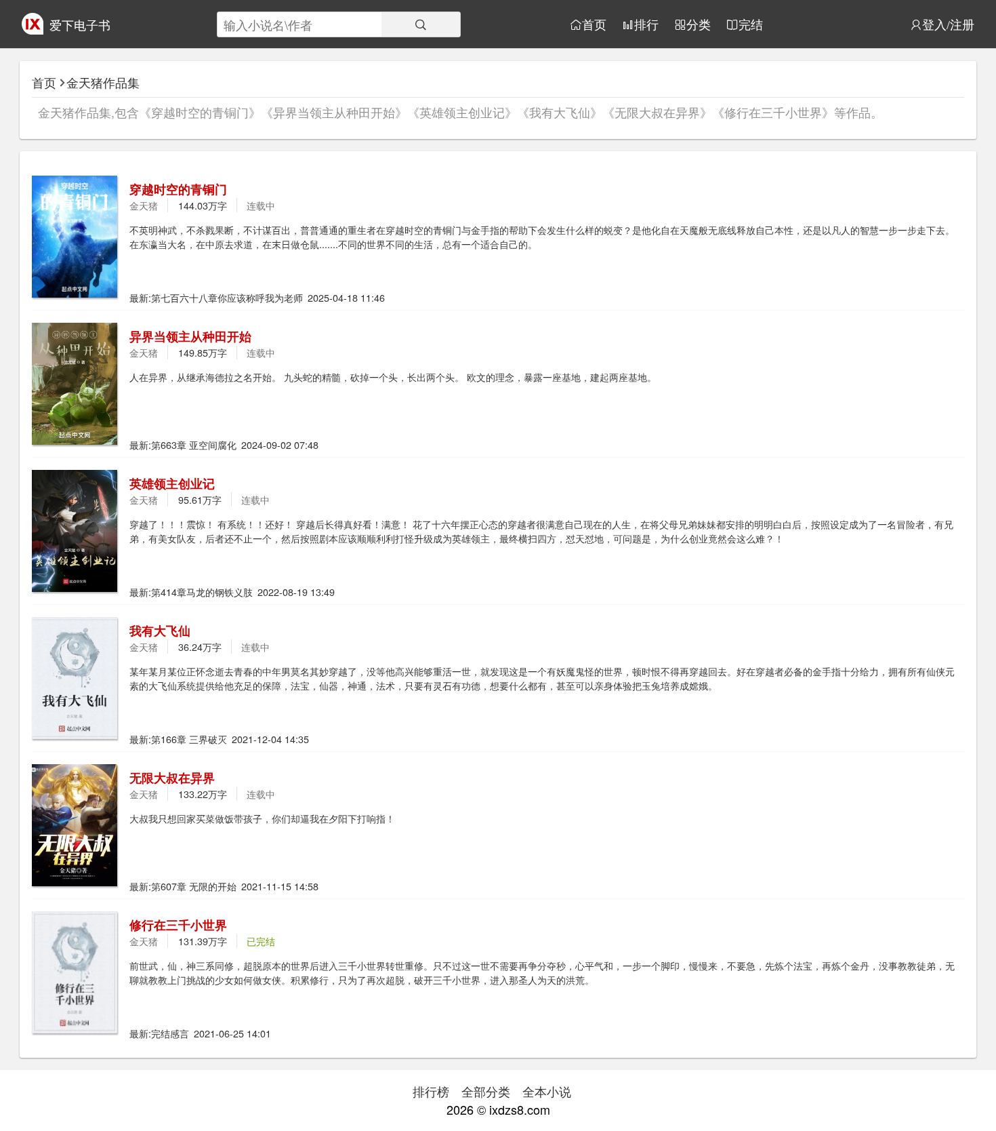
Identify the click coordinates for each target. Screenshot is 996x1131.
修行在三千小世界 (178, 925)
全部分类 (485, 1091)
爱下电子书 (79, 24)
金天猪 (143, 205)
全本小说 (546, 1091)
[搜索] (420, 24)
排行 (646, 24)
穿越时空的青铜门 (178, 189)
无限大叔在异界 (172, 778)
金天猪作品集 (103, 82)
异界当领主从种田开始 (190, 336)
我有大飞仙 (159, 630)
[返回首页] (32, 29)
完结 (751, 24)
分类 (698, 24)
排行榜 (431, 1091)
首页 (594, 24)
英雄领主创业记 (172, 483)
